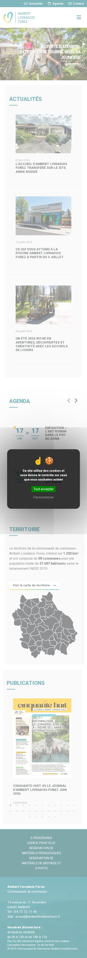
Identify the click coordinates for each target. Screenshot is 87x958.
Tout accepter (44, 489)
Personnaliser (43, 497)
